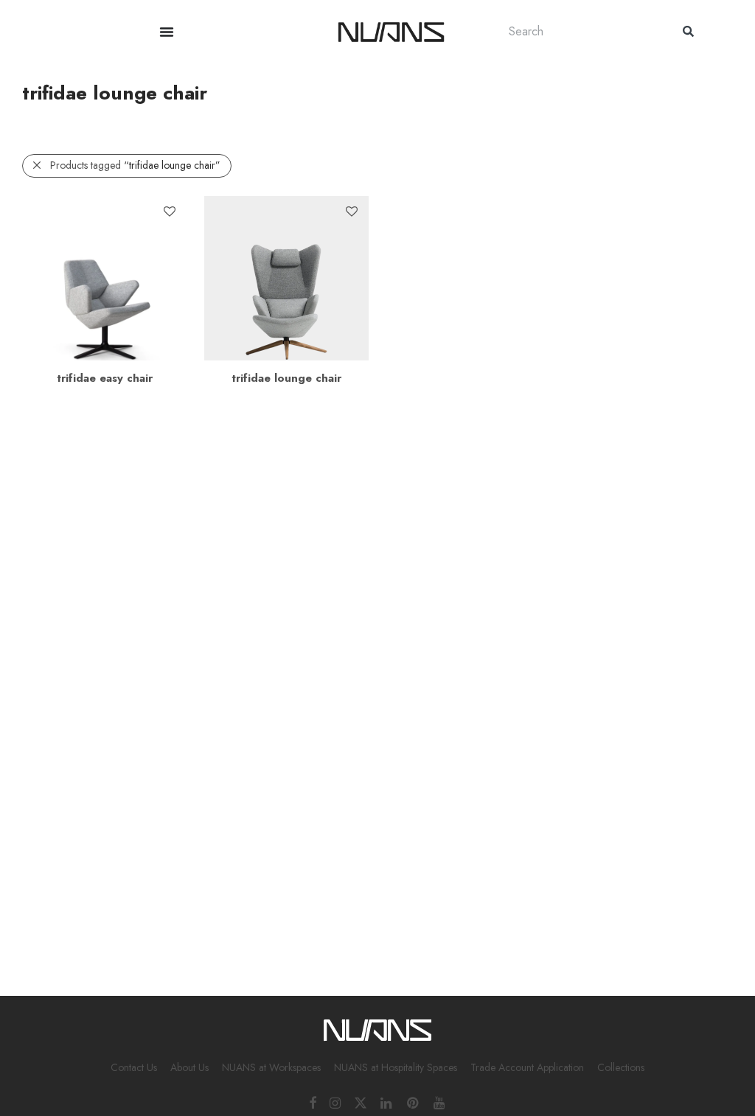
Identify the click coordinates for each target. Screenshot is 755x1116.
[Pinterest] (413, 1102)
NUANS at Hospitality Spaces (395, 1067)
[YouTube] (440, 1102)
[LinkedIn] (387, 1102)
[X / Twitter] (360, 1102)
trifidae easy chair (105, 378)
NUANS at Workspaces (271, 1067)
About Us (189, 1067)
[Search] (688, 31)
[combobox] (581, 31)
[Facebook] (312, 1102)
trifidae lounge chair (286, 378)
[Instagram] (335, 1102)
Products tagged (135, 165)
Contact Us (134, 1067)
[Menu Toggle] (166, 31)
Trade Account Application (527, 1067)
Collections (620, 1067)
